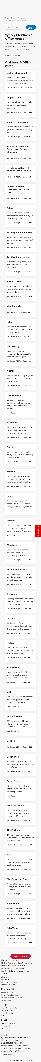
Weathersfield (14, 306)
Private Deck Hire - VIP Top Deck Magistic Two (19, 169)
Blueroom (12, 422)
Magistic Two (14, 97)
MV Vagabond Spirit (17, 569)
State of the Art (15, 805)
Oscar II (11, 618)
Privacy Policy (6, 1026)
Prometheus (13, 667)
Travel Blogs (6, 1000)
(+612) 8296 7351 (7, 968)
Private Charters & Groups (11, 998)
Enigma (11, 471)
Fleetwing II (13, 903)
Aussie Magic (14, 346)
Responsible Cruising (9, 982)
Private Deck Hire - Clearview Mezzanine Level (18, 189)
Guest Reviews (7, 1013)
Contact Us (5, 1016)
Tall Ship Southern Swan (19, 232)
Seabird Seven (14, 716)
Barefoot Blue (14, 395)
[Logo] (11, 960)
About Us (4, 977)
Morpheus (12, 545)
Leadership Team (8, 985)
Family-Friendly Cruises (10, 995)
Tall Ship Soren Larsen (18, 257)
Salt (9, 691)
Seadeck (11, 740)
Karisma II (12, 520)
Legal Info (5, 1028)
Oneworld (12, 594)
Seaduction (13, 756)
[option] (20, 956)
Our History (5, 980)
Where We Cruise (8, 993)
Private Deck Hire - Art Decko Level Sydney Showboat (18, 149)
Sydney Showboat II (17, 73)
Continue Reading (12, 55)
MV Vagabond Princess (19, 879)
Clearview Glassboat (18, 121)
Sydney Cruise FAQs (9, 1010)
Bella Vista (12, 928)
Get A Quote (20, 956)
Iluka (9, 322)
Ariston (10, 370)
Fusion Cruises (14, 281)
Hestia (10, 496)
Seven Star (12, 781)
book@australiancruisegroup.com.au (15, 971)
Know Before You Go (9, 1008)
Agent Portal (6, 1035)
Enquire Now (38, 531)
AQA (9, 854)
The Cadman (13, 830)
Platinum (11, 643)
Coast (10, 447)
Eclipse (10, 208)
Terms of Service (8, 1023)
